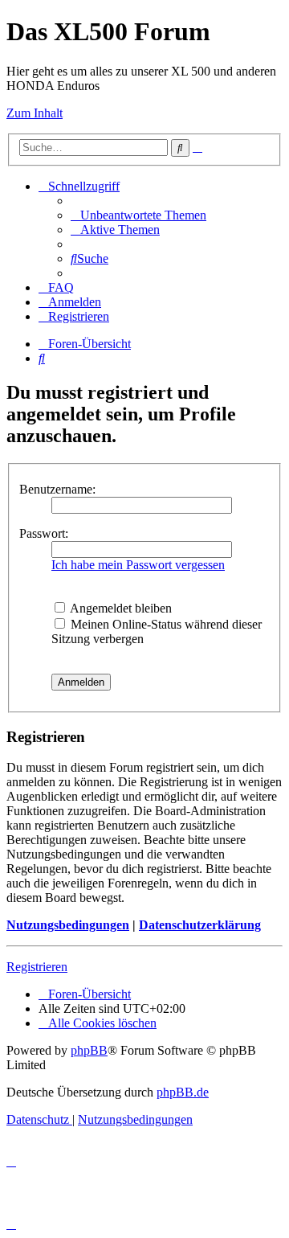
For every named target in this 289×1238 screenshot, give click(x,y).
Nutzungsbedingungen (67, 925)
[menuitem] (138, 215)
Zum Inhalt (34, 113)
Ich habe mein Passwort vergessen (138, 565)
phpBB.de (183, 1092)
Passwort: (43, 533)
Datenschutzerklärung (200, 925)
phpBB (89, 1050)
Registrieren (36, 967)
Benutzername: (57, 489)
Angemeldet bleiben (119, 608)
